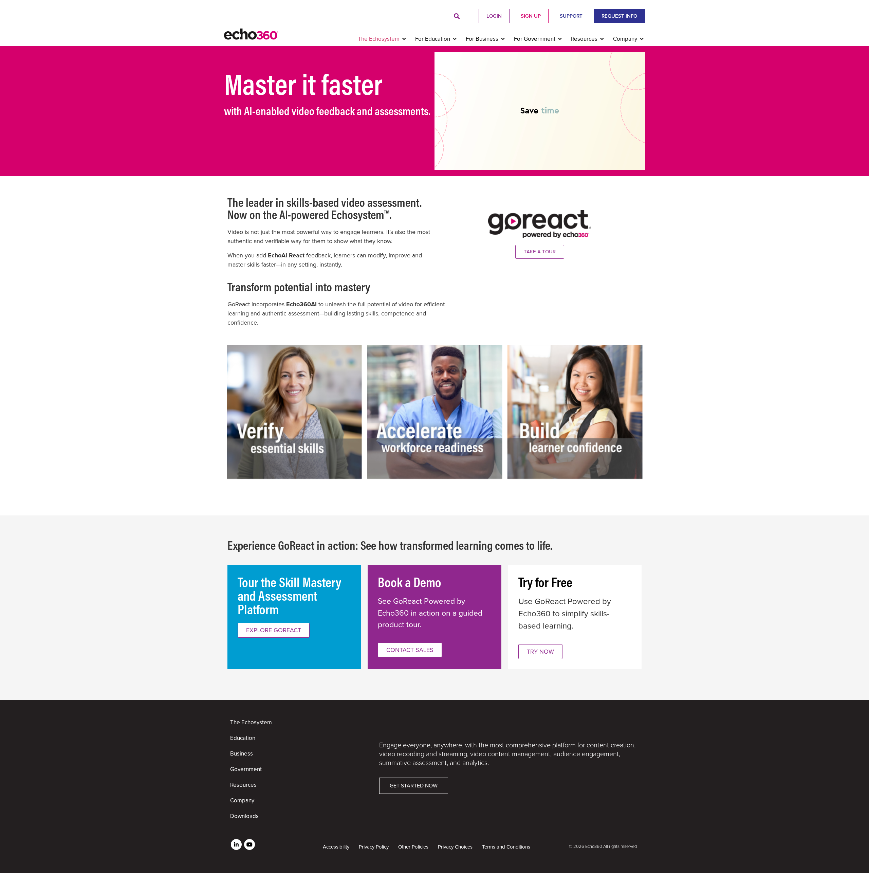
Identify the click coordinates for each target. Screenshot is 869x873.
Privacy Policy (374, 847)
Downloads (244, 816)
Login (494, 16)
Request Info (619, 16)
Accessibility (336, 847)
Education (242, 738)
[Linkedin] (236, 844)
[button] (456, 16)
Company (242, 800)
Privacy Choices (455, 847)
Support (571, 16)
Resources (243, 784)
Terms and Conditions (506, 847)
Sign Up (531, 16)
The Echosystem (251, 722)
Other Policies (413, 847)
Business (241, 753)
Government (246, 769)
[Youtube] (249, 844)
